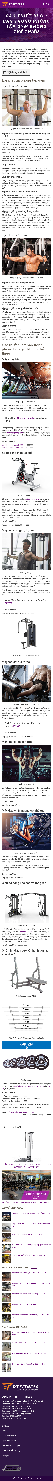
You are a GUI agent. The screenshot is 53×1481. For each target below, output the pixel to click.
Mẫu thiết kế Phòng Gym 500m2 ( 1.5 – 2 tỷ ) (29, 1294)
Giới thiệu (5, 1426)
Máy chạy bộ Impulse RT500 (12, 445)
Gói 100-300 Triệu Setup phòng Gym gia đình (29, 1353)
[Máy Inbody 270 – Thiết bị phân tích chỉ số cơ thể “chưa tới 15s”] (26, 1147)
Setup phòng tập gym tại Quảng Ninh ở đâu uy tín (31, 1213)
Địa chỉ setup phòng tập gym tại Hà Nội (27, 1234)
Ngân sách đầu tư (9, 1441)
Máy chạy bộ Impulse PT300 (12, 447)
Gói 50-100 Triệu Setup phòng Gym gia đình (28, 1343)
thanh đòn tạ (28, 1086)
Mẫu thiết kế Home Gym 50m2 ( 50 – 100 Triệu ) (30, 1273)
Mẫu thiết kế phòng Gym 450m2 (24, 1304)
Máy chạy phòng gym (14, 433)
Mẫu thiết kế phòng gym (11, 1446)
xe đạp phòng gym (32, 499)
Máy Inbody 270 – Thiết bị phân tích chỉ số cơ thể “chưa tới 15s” (27, 1165)
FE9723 (8, 603)
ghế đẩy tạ (18, 1086)
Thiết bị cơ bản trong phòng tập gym (20, 1112)
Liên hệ (4, 1431)
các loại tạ (40, 1086)
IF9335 (16, 726)
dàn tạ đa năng (26, 932)
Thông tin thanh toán (10, 1456)
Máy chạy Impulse (26, 418)
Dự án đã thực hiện (9, 1436)
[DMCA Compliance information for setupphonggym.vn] (11, 1468)
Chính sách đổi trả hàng (11, 1451)
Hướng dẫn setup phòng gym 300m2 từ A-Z (26, 1202)
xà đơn (24, 793)
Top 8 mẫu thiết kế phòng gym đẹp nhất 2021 (29, 1255)
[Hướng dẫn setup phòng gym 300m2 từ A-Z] (26, 1185)
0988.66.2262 (15, 1416)
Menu (46, 4)
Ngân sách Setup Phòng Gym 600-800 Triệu (29, 1364)
